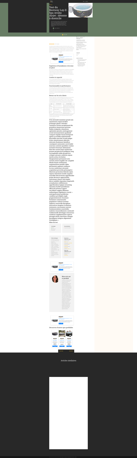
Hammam (86, 1)
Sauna (83, 1)
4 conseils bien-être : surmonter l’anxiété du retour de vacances (60, 386)
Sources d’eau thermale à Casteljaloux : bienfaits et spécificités (60, 414)
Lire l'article (57, 28)
